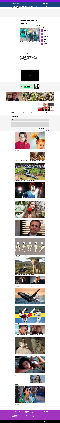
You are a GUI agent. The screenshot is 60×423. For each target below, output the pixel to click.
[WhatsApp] (37, 25)
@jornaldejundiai (21, 412)
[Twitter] (39, 25)
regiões (17, 6)
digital (32, 6)
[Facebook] (36, 25)
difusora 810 (35, 6)
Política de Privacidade (29, 421)
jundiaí (23, 6)
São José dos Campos (42, 418)
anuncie (29, 6)
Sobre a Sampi (15, 421)
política (26, 6)
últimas (14, 6)
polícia (20, 6)
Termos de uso (21, 421)
